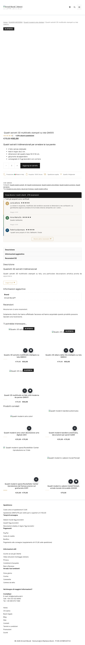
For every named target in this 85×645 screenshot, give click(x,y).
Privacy (6, 560)
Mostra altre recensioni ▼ (42, 239)
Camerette (7, 579)
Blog (5, 617)
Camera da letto (9, 582)
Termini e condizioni (10, 626)
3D (26, 185)
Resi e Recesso (8, 566)
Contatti (6, 623)
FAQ (4, 620)
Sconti (5, 632)
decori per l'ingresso (27, 189)
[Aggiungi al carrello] (31, 350)
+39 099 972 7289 (13, 601)
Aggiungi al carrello (30, 165)
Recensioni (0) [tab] (11, 258)
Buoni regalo (7, 614)
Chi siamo (6, 611)
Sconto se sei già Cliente (12, 554)
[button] (74, 7)
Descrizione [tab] (10, 250)
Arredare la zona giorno (13, 189)
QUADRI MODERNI (15, 22)
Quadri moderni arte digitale (34, 22)
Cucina (5, 576)
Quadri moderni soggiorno (67, 185)
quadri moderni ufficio (41, 189)
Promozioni (7, 629)
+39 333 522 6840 (14, 598)
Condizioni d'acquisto (11, 563)
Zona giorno (7, 573)
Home (5, 22)
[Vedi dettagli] (25, 350)
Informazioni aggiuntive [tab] (14, 254)
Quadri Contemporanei (34, 185)
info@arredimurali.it (16, 596)
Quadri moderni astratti (17, 185)
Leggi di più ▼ (10, 282)
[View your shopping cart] (69, 7)
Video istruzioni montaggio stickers (16, 557)
